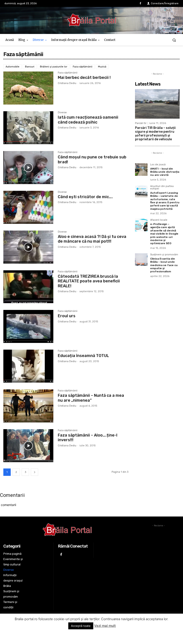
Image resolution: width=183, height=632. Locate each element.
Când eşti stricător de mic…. (85, 196)
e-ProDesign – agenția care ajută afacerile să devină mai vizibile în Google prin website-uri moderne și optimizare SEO (164, 234)
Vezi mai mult (105, 626)
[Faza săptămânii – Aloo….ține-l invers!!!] (28, 445)
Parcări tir (140, 123)
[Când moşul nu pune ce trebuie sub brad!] (28, 167)
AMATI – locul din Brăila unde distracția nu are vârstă (164, 172)
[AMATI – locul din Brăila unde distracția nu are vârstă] (141, 169)
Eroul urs (66, 315)
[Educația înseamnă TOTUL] (28, 366)
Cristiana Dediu (67, 83)
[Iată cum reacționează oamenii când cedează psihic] (28, 127)
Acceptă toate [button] (81, 626)
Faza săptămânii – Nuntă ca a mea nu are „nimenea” (91, 398)
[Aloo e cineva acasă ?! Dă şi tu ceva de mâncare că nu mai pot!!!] (28, 247)
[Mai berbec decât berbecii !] (28, 88)
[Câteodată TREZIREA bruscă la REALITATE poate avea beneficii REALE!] (28, 286)
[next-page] (34, 472)
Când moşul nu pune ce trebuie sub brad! (92, 159)
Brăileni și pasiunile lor (53, 66)
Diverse (62, 112)
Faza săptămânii (82, 66)
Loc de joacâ (158, 164)
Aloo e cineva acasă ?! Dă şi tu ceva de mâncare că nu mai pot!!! (92, 239)
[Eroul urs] (28, 326)
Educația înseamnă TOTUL (83, 355)
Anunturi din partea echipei (162, 187)
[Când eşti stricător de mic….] (28, 207)
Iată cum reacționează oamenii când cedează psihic (88, 120)
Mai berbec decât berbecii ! (84, 77)
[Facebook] (140, 3)
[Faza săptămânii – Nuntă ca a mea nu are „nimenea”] (28, 405)
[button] (174, 40)
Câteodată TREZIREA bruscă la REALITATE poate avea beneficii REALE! (89, 281)
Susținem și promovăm (164, 254)
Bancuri (29, 66)
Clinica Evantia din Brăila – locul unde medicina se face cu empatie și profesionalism (164, 265)
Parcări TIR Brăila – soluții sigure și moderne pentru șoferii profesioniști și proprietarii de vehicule (155, 133)
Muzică (102, 66)
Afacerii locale (158, 220)
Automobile (12, 66)
